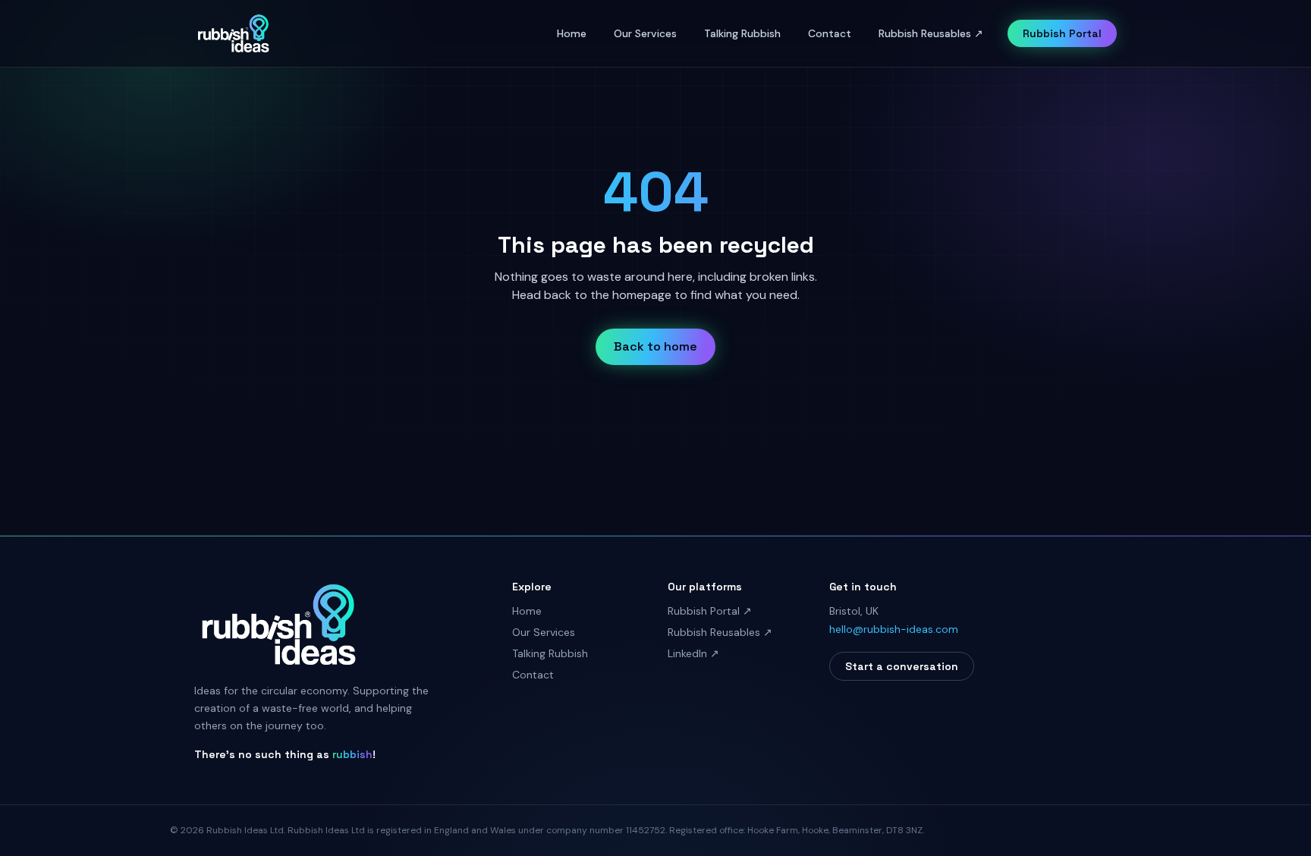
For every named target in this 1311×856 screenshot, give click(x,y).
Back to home (655, 346)
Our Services (645, 33)
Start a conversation (901, 666)
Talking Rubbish (742, 33)
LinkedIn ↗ (693, 653)
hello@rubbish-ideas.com (893, 629)
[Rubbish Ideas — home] (233, 33)
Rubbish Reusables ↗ (931, 33)
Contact (829, 33)
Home (571, 33)
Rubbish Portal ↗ (710, 611)
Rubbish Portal (1062, 33)
